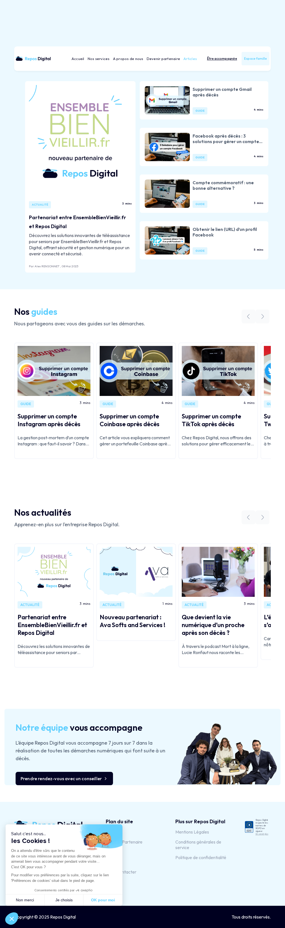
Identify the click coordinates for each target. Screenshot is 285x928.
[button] (222, 58)
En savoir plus (261, 833)
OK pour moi (103, 900)
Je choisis (64, 900)
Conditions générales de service (198, 844)
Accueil (78, 58)
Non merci (25, 900)
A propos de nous (128, 58)
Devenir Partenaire (124, 842)
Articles (190, 58)
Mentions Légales (192, 832)
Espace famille (255, 58)
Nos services (99, 58)
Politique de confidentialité (200, 857)
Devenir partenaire (163, 58)
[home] (35, 58)
